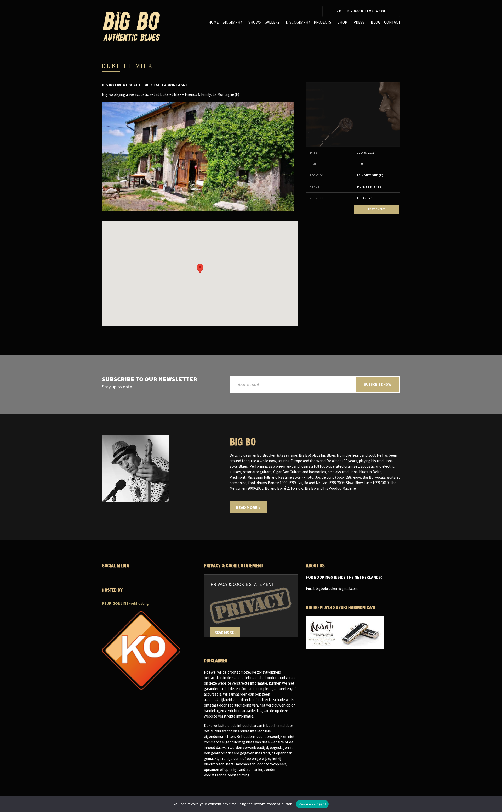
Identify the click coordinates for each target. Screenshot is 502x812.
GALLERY (272, 22)
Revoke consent (312, 804)
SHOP (342, 22)
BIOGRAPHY (232, 22)
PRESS (358, 22)
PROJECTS (322, 22)
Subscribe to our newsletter (149, 379)
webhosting (125, 603)
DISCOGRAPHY (298, 22)
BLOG (375, 22)
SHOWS (254, 22)
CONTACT (392, 22)
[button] (200, 268)
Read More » (248, 507)
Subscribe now (377, 384)
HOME (213, 22)
